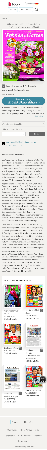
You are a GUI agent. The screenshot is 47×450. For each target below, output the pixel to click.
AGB (37, 429)
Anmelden (31, 3)
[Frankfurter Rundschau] (13, 378)
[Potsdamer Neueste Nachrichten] (34, 335)
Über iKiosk (12, 429)
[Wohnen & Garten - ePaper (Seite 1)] (23, 55)
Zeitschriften (20, 24)
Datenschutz (10, 435)
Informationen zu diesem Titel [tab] (12, 124)
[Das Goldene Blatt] (34, 295)
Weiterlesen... (40, 116)
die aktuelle (11, 348)
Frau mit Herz (33, 390)
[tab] (23, 129)
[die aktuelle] (13, 334)
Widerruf (37, 435)
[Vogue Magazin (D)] (13, 296)
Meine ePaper (26, 9)
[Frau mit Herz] (34, 376)
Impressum (23, 441)
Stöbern (13, 9)
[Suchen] (36, 9)
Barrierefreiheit (24, 435)
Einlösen (37, 134)
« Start (4, 18)
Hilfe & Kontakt (26, 429)
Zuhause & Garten (34, 24)
